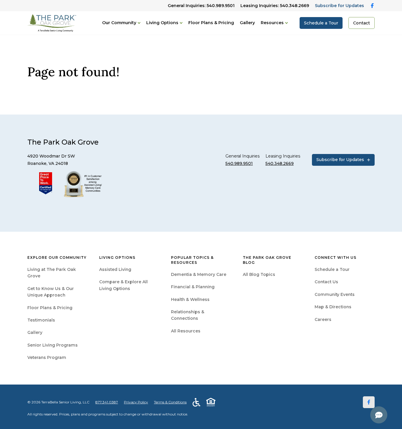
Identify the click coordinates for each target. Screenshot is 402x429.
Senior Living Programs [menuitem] (52, 345)
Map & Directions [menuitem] (333, 306)
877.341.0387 (106, 402)
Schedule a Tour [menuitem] (332, 269)
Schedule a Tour (321, 23)
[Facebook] (369, 402)
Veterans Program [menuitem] (46, 357)
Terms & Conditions (170, 402)
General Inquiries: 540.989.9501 (201, 5)
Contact (361, 23)
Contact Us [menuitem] (326, 281)
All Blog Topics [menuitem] (259, 274)
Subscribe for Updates (339, 5)
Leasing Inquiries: (274, 5)
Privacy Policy (136, 402)
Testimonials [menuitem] (41, 320)
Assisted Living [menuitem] (115, 269)
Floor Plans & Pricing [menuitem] (49, 307)
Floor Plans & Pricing (211, 22)
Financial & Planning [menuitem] (193, 286)
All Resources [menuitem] (185, 331)
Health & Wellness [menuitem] (190, 299)
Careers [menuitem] (323, 319)
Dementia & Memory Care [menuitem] (198, 274)
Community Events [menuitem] (335, 294)
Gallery (247, 22)
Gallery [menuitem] (34, 332)
